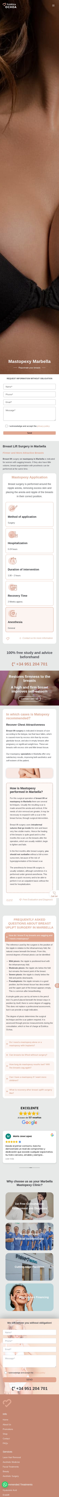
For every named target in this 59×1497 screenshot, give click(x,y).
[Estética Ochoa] (9, 5)
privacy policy (43, 426)
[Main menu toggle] (53, 5)
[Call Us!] (54, 893)
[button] (5, 1484)
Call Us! (54, 896)
